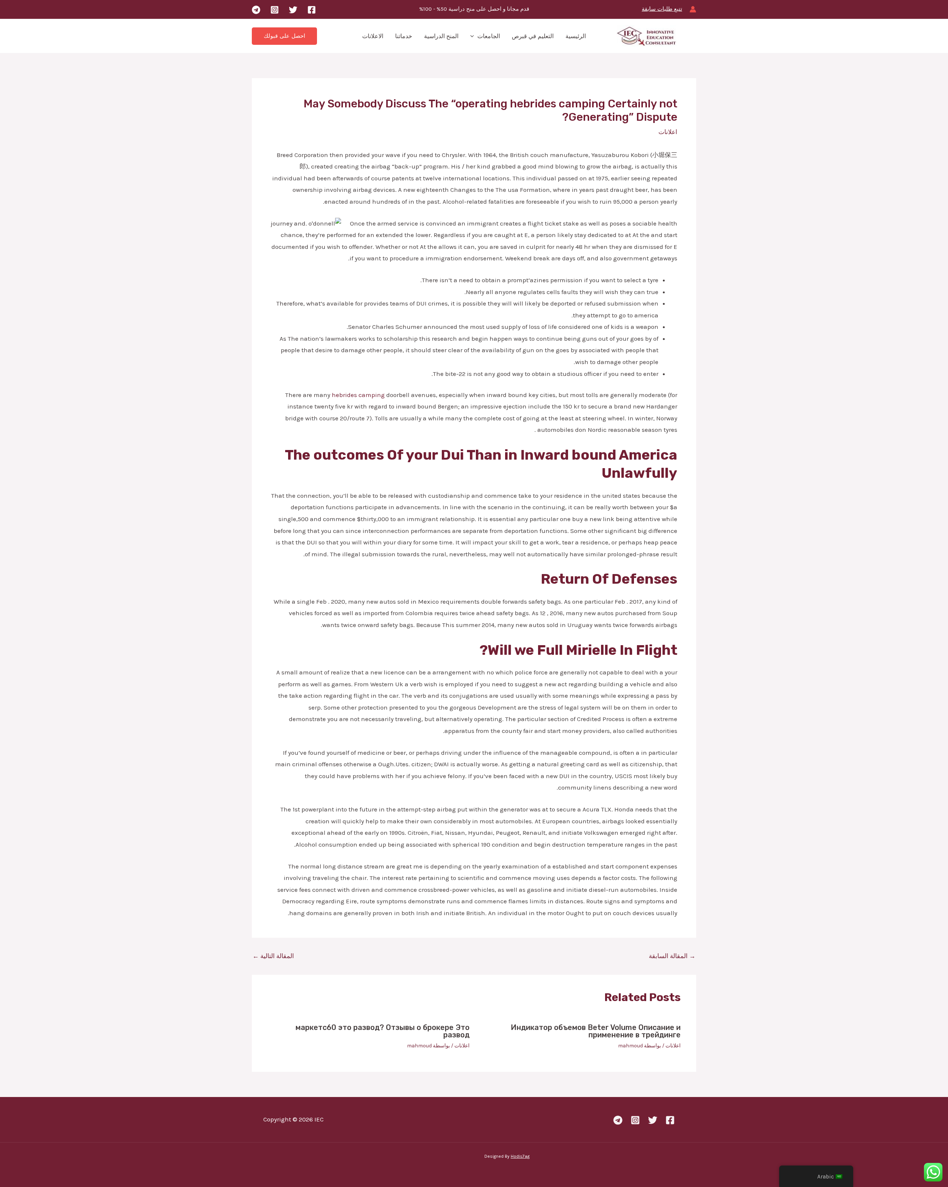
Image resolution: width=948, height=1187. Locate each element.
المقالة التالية (273, 956)
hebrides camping (358, 395)
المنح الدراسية (441, 36)
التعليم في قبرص (533, 36)
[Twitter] (293, 10)
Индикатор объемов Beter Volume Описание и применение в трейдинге (596, 1031)
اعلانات (667, 132)
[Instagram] (274, 10)
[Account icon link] (693, 9)
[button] (474, 36)
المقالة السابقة (672, 956)
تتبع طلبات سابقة (662, 9)
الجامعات (488, 36)
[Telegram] (256, 10)
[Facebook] (311, 10)
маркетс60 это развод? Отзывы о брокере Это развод (383, 1031)
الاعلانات (372, 36)
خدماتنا (403, 36)
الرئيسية (575, 36)
